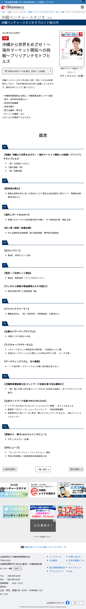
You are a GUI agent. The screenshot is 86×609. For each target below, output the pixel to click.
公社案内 (53, 560)
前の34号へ (10, 469)
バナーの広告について (43, 536)
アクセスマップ (56, 571)
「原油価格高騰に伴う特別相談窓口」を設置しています (28, 2)
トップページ (55, 556)
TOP (3, 12)
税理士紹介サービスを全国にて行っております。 (44, 547)
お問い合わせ (75, 556)
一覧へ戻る (42, 469)
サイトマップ (75, 567)
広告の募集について (77, 562)
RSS (70, 571)
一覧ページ (76, 603)
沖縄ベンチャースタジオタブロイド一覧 (43, 12)
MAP (17, 568)
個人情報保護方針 (57, 567)
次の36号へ (75, 469)
